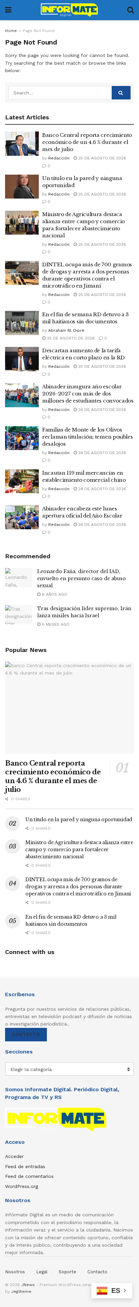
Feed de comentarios (29, 1176)
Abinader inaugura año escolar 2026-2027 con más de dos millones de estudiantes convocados (88, 393)
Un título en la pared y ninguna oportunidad (78, 819)
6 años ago (53, 594)
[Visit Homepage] (69, 10)
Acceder (14, 1156)
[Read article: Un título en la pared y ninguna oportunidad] (22, 187)
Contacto (26, 1034)
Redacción (59, 158)
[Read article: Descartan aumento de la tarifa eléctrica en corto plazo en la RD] (22, 359)
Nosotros (15, 1271)
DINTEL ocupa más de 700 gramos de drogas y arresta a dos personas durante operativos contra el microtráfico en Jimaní (78, 887)
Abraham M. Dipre (66, 330)
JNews (28, 1284)
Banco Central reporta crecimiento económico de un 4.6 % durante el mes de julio (87, 142)
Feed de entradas (25, 1166)
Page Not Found (38, 30)
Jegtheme (21, 1291)
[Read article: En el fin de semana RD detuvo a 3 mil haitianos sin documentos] (22, 323)
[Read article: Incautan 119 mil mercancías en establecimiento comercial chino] (22, 481)
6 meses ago (55, 624)
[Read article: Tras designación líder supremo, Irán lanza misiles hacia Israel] (18, 614)
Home (11, 30)
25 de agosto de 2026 (101, 158)
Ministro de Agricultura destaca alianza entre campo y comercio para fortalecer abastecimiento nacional (79, 849)
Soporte (67, 1271)
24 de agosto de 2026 (101, 409)
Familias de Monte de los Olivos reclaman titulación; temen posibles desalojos (87, 436)
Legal (42, 1271)
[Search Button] (130, 10)
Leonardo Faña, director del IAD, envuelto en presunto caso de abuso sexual (81, 578)
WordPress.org (21, 1186)
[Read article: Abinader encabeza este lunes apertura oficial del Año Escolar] (22, 517)
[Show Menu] (8, 10)
